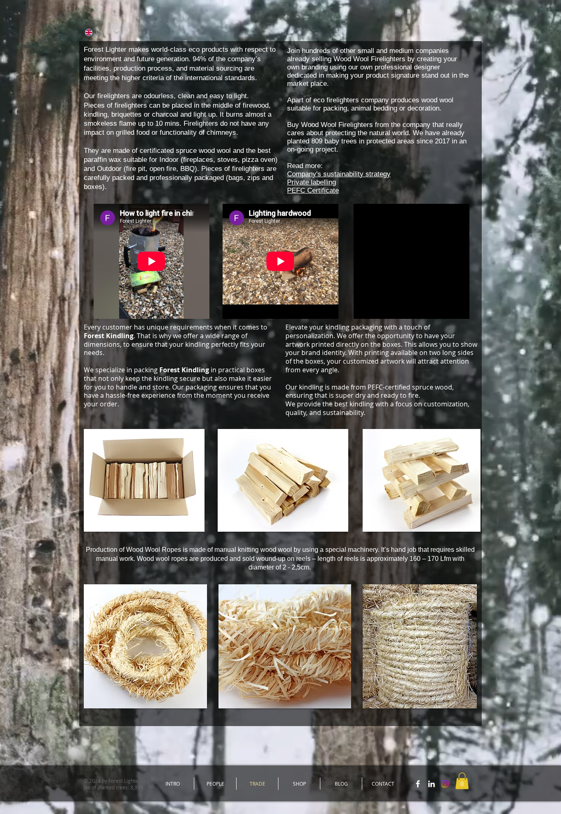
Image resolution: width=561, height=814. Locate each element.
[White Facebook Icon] (418, 784)
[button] (462, 780)
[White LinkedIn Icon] (431, 784)
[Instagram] (445, 784)
